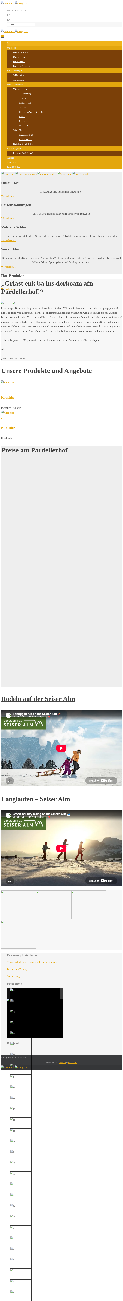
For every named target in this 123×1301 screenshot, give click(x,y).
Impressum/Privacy (17, 969)
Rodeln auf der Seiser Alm (38, 698)
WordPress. (72, 1062)
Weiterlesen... (8, 196)
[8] (12, 1238)
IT (8, 15)
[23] (13, 1174)
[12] (13, 1055)
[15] (13, 1087)
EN (8, 19)
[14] (13, 1077)
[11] (12, 1044)
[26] (13, 1206)
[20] (13, 1141)
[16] (13, 1098)
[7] (12, 1249)
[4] (12, 1282)
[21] (13, 1152)
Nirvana (62, 1062)
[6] (12, 1260)
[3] (12, 1292)
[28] (13, 1012)
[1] (12, 1001)
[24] (13, 1184)
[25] (13, 1195)
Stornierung (13, 976)
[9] (12, 1228)
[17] (13, 1109)
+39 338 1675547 (16, 10)
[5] (12, 1271)
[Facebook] (8, 3)
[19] (13, 1131)
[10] (13, 1033)
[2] (12, 1023)
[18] (13, 1120)
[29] (12, 990)
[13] (13, 1066)
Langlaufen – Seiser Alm (35, 799)
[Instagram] (21, 3)
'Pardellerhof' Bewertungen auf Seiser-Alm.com (32, 962)
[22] (13, 1163)
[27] (13, 1217)
